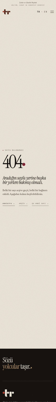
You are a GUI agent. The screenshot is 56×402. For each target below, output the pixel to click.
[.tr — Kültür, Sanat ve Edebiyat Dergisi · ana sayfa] (6, 11)
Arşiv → (23, 203)
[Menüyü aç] (52, 11)
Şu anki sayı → (40, 203)
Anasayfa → (9, 203)
